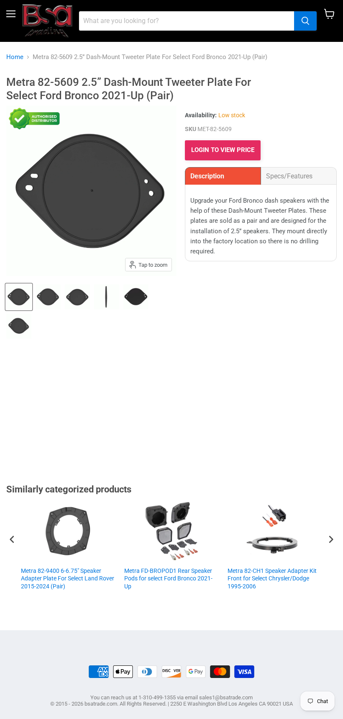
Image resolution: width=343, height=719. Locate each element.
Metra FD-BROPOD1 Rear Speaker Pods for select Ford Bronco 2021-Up (168, 578)
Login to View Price (222, 150)
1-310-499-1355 (157, 697)
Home (14, 57)
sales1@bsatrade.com (226, 697)
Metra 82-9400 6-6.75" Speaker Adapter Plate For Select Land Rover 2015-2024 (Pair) (67, 578)
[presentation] (12, 539)
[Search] (305, 21)
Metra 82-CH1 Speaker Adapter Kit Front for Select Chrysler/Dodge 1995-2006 (272, 578)
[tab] (223, 176)
